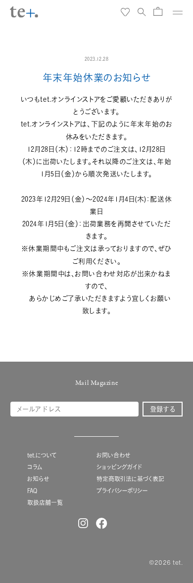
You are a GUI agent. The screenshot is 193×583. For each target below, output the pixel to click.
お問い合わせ (113, 455)
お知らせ (38, 479)
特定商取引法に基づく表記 (130, 479)
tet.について (42, 455)
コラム (35, 467)
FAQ (32, 491)
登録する (163, 409)
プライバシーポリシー (122, 491)
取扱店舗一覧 (45, 502)
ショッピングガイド (119, 467)
